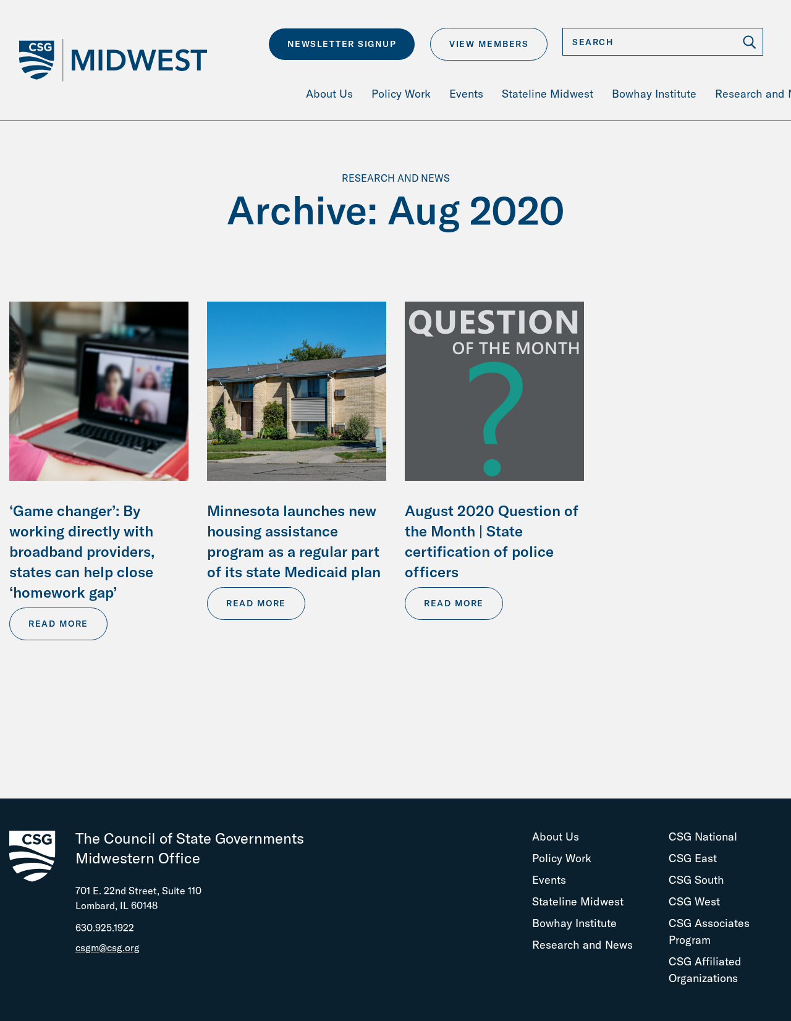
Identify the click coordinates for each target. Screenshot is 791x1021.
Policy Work (561, 858)
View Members (488, 43)
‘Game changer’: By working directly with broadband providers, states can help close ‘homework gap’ (81, 551)
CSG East (693, 858)
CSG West (694, 901)
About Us (555, 836)
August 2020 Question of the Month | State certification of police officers (491, 541)
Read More (58, 623)
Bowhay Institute (574, 923)
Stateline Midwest (578, 901)
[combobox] (662, 42)
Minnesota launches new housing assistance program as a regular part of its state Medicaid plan (294, 541)
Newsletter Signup (342, 43)
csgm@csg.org (107, 947)
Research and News (582, 945)
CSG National (703, 836)
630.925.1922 (104, 927)
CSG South (696, 880)
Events (549, 880)
